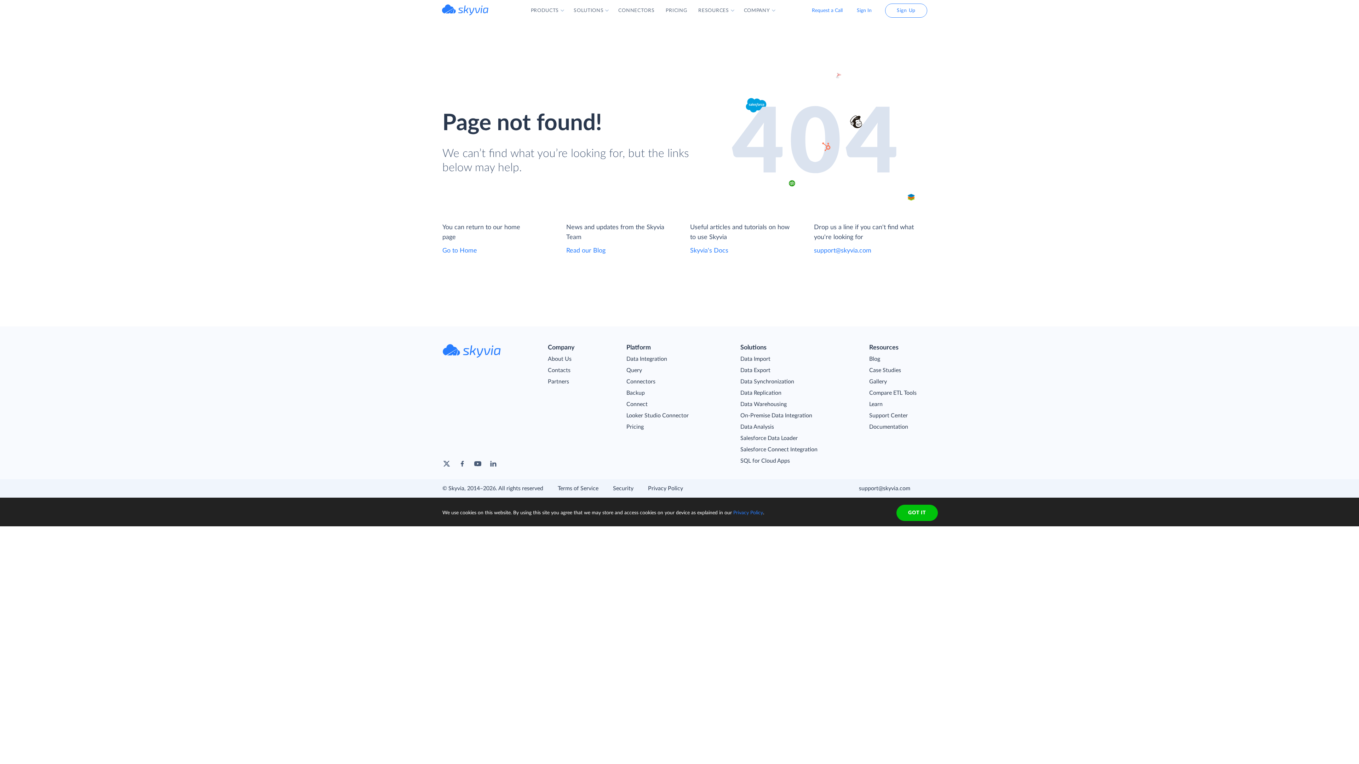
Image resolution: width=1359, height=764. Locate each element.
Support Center (888, 415)
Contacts (559, 370)
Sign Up (906, 10)
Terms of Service (578, 488)
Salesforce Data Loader (769, 438)
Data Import (755, 359)
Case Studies (885, 370)
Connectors (640, 381)
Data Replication (760, 393)
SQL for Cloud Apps (765, 461)
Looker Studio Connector (657, 415)
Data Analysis (757, 427)
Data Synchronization (767, 381)
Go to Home (459, 251)
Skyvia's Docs (709, 251)
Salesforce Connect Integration (779, 449)
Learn (876, 404)
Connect (637, 404)
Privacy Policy (665, 488)
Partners (558, 381)
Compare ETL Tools (893, 393)
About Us (560, 359)
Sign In (864, 10)
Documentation (888, 427)
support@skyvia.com (842, 251)
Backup (635, 393)
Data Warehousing (763, 404)
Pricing (635, 427)
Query (634, 370)
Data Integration (646, 359)
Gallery (878, 381)
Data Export (755, 370)
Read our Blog (586, 251)
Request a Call (827, 10)
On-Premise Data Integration (776, 415)
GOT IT (917, 512)
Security (623, 488)
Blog (874, 359)
